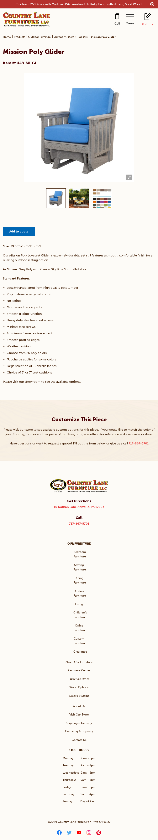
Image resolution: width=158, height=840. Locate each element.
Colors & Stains (79, 695)
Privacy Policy (101, 822)
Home (7, 37)
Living (79, 604)
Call (117, 23)
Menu (130, 23)
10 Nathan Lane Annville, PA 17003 (79, 507)
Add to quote (18, 231)
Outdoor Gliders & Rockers (70, 37)
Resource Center (79, 670)
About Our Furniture (79, 662)
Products (19, 37)
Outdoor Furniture (39, 37)
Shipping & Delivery (79, 723)
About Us (79, 706)
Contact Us (79, 740)
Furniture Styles (79, 679)
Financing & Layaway (79, 731)
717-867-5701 (139, 443)
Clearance (80, 651)
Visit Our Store (79, 714)
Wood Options (79, 687)
